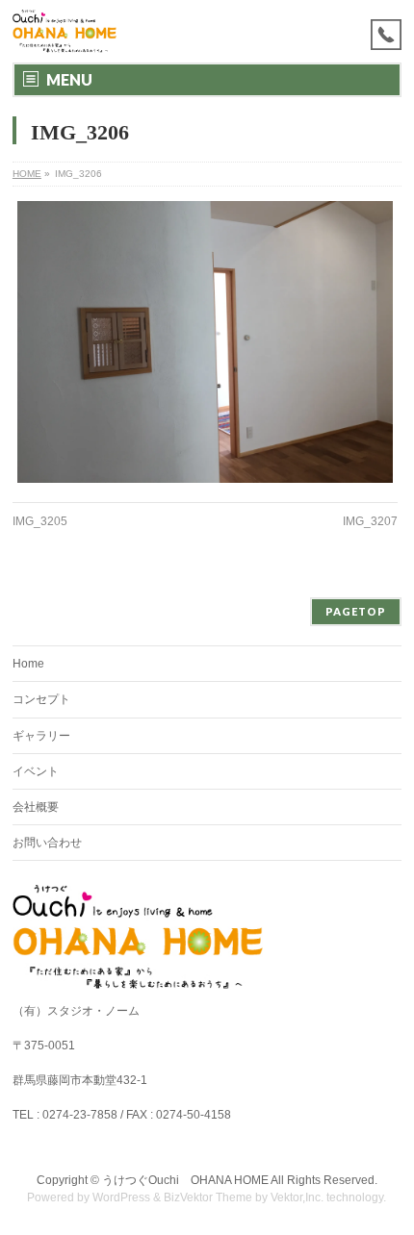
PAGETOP (355, 611)
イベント (36, 771)
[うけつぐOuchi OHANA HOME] (64, 30)
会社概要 (36, 807)
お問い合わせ (47, 842)
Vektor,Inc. (297, 1197)
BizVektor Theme (208, 1197)
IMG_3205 (40, 521)
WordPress (121, 1197)
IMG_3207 (370, 521)
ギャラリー (41, 736)
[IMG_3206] (205, 342)
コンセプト (41, 699)
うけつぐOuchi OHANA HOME (185, 1180)
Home (28, 663)
